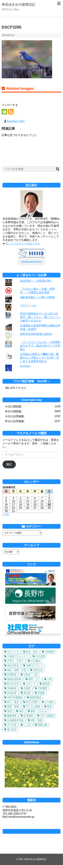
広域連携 (28, 715)
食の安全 (11, 729)
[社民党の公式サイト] (32, 634)
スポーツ (30, 683)
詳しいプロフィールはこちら (22, 243)
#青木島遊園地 (15, 697)
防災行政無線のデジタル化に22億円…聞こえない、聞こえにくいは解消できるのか (40, 317)
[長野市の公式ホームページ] (30, 602)
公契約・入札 (31, 674)
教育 (49, 706)
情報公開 (42, 724)
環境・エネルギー (40, 711)
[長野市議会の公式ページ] (30, 619)
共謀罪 (27, 688)
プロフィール (28, 305)
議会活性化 (13, 665)
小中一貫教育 (47, 715)
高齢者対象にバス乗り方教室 (37, 297)
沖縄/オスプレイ (34, 665)
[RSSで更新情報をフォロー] (11, 111)
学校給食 (11, 693)
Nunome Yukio (16, 121)
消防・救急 (36, 720)
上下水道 (11, 724)
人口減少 (49, 702)
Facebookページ (31, 831)
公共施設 (35, 661)
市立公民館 (32, 702)
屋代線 (27, 693)
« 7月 (6, 514)
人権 (49, 679)
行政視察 (49, 651)
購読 (9, 464)
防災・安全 (32, 651)
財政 (21, 711)
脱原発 (45, 683)
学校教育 (11, 688)
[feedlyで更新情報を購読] (4, 111)
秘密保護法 (35, 697)
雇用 (9, 711)
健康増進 (11, 715)
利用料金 (11, 674)
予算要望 (42, 688)
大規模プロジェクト (17, 656)
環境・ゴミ (34, 679)
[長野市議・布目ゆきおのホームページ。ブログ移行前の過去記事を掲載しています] (30, 584)
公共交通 (40, 656)
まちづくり (13, 651)
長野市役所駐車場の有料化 (36, 334)
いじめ (27, 724)
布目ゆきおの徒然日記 (18, 4)
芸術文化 (37, 670)
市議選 (41, 693)
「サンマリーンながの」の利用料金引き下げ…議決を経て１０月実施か (40, 346)
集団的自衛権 (14, 679)
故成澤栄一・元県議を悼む (36, 280)
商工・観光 (13, 702)
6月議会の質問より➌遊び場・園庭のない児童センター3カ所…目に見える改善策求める (39, 358)
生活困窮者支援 (15, 720)
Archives (25, 366)
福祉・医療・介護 (16, 670)
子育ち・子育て (15, 661)
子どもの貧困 (33, 706)
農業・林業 (13, 706)
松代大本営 (13, 683)
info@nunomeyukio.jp (31, 261)
